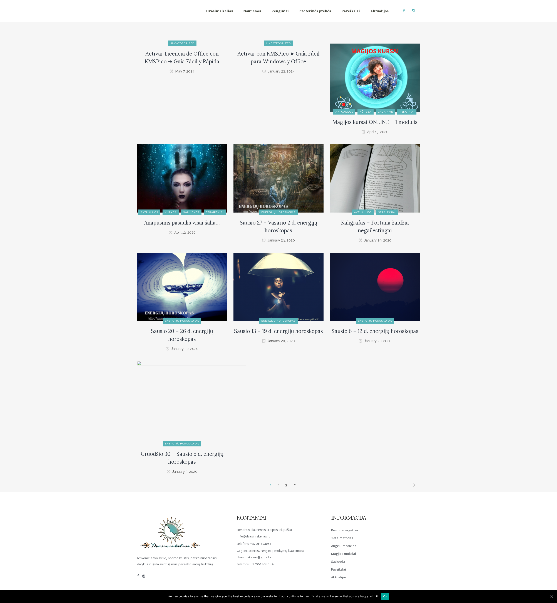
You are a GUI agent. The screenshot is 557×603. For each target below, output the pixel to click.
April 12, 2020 (184, 232)
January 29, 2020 (281, 240)
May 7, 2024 (184, 71)
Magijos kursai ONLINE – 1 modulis (375, 122)
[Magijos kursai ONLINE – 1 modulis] (375, 77)
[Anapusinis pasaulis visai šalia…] (182, 178)
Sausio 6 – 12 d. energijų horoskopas (375, 331)
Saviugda (338, 561)
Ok (385, 596)
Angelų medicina (343, 546)
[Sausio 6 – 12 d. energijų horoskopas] (375, 287)
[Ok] (551, 596)
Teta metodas (342, 538)
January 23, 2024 (281, 71)
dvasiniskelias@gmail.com (257, 557)
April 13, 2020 (377, 132)
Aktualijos (338, 577)
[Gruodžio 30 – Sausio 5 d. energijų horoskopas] (191, 402)
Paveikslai (338, 569)
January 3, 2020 (184, 472)
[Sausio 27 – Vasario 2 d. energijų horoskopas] (278, 178)
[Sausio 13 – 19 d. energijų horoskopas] (278, 287)
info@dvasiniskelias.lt (253, 536)
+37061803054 (260, 544)
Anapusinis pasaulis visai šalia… (182, 222)
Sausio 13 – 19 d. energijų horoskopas (278, 331)
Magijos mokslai (343, 554)
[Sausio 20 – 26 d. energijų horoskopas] (182, 287)
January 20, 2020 (184, 349)
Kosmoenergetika (344, 530)
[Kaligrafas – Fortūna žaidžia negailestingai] (375, 178)
